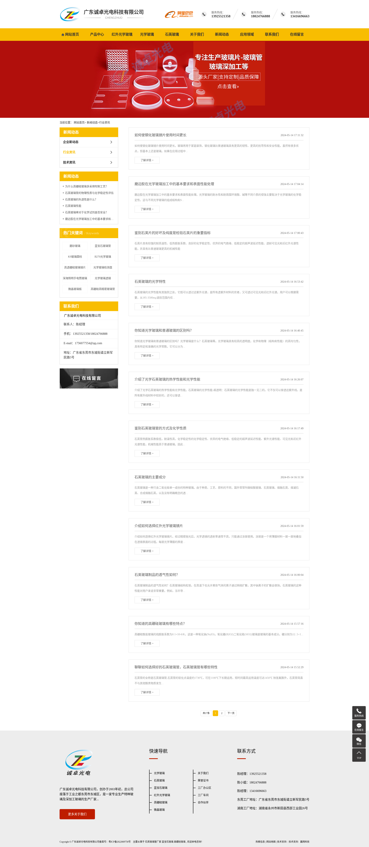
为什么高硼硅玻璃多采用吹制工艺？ (86, 186)
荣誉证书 (203, 780)
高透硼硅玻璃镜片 (75, 267)
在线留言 (297, 34)
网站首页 (72, 34)
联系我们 (272, 34)
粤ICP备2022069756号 (120, 841)
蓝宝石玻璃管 (103, 245)
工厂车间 (203, 795)
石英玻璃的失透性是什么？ (81, 199)
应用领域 (247, 34)
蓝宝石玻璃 (160, 787)
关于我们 (197, 34)
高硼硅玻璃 (160, 802)
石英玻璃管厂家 (153, 841)
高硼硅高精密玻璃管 (103, 289)
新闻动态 (222, 34)
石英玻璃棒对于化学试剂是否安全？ (86, 212)
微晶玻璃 (159, 809)
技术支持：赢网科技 (299, 841)
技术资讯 (69, 162)
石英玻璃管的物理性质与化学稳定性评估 (89, 193)
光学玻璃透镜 (103, 278)
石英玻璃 (172, 34)
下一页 (231, 713)
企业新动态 (70, 142)
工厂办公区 (204, 787)
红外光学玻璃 (122, 34)
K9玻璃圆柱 (75, 256)
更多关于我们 (77, 814)
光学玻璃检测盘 (102, 267)
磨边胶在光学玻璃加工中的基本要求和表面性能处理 (90, 219)
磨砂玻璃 (75, 245)
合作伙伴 (203, 802)
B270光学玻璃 (103, 256)
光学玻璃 (147, 34)
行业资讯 (104, 122)
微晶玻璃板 (75, 289)
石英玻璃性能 (73, 205)
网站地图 (271, 841)
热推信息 (260, 841)
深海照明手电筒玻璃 (75, 278)
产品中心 (97, 34)
